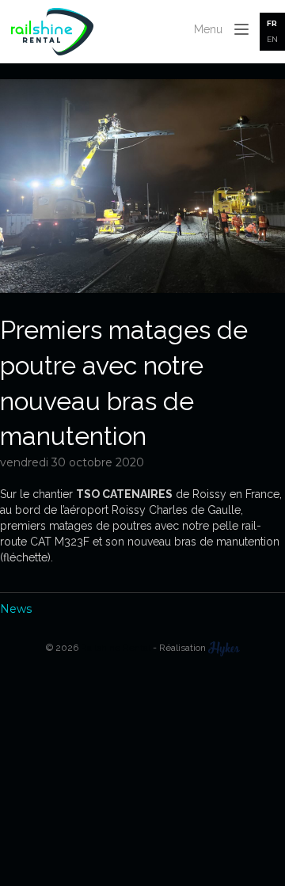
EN (272, 39)
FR (272, 23)
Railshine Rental (115, 647)
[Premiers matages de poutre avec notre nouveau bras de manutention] (142, 289)
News (16, 609)
